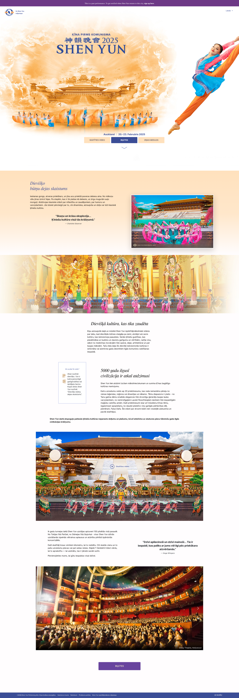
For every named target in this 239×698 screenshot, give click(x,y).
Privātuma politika (85, 695)
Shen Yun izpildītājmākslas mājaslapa (104, 695)
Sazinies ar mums (63, 695)
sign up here (149, 3)
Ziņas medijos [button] (151, 140)
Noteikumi (73, 695)
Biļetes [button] (119, 666)
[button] (124, 145)
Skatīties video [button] (97, 140)
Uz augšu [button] (218, 695)
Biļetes (124, 140)
